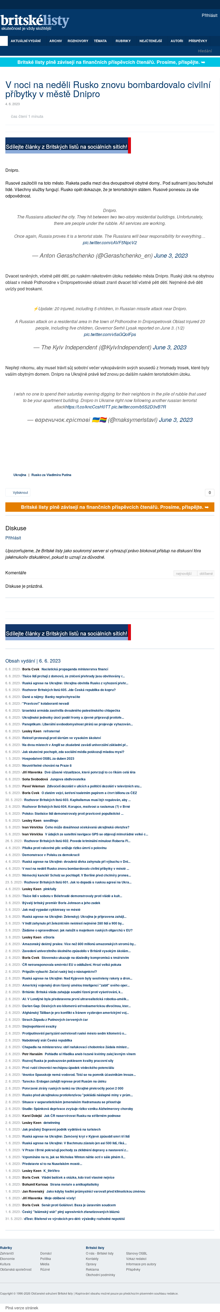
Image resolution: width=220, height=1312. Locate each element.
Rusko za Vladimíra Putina (51, 474)
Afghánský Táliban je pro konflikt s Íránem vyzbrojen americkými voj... (75, 1012)
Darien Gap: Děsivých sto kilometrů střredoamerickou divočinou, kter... (76, 1005)
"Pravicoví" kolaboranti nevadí (45, 703)
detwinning (51, 1122)
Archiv (55, 40)
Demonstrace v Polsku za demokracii (50, 854)
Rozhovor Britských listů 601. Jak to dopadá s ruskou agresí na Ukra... (77, 882)
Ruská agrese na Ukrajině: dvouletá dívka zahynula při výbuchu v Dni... (76, 861)
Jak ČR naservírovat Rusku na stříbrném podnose (82, 1115)
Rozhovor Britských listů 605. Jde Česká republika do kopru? (69, 689)
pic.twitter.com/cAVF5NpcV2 (110, 242)
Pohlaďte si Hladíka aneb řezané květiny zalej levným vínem (90, 1053)
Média (44, 1264)
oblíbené (206, 573)
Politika (45, 1258)
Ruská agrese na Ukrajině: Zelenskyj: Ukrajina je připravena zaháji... (74, 916)
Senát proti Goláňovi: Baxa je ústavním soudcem (79, 1205)
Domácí (46, 1253)
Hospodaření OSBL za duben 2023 (48, 758)
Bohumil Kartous (35, 1184)
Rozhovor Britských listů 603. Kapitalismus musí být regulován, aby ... (77, 799)
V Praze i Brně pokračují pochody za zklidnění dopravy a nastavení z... (75, 1149)
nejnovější (184, 573)
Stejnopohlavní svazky (39, 1026)
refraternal (51, 731)
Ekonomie (7, 1258)
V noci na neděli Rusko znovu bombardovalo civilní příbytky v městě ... (75, 868)
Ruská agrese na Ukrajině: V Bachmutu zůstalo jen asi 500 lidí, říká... (74, 1143)
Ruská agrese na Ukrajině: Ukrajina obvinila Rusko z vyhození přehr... (75, 683)
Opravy (91, 1264)
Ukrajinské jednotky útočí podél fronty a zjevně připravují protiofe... (73, 717)
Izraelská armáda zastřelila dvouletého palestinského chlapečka (71, 710)
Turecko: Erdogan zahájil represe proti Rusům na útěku (64, 1081)
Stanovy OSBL (136, 1253)
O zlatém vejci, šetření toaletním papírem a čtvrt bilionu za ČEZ (89, 792)
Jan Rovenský (33, 1191)
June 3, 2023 (171, 255)
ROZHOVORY (78, 40)
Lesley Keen (31, 731)
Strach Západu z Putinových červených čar (55, 1019)
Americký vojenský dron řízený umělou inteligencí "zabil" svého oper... (76, 985)
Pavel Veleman (33, 786)
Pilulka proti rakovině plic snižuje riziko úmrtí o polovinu (64, 847)
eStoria (48, 937)
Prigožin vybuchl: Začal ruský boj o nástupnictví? (59, 971)
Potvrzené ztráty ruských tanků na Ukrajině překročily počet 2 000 (72, 1088)
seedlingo (50, 820)
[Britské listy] (68, 146)
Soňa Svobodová (35, 779)
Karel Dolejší (32, 1115)
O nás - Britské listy (99, 1253)
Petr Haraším (32, 1053)
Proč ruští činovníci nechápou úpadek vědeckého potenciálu (68, 1067)
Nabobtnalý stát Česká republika (47, 1040)
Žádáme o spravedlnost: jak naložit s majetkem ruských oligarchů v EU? (77, 930)
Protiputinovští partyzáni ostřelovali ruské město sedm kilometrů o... (74, 1033)
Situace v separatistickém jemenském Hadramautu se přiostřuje (71, 1101)
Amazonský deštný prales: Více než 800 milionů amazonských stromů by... (79, 943)
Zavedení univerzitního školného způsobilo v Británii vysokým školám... (76, 950)
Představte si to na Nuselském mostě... (52, 1163)
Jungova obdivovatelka (68, 779)
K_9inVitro (51, 1170)
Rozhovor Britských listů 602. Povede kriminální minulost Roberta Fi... (77, 840)
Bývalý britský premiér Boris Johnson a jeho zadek (61, 902)
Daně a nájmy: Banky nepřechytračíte (51, 696)
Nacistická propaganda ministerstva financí (75, 669)
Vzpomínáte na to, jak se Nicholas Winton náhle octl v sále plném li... (73, 1156)
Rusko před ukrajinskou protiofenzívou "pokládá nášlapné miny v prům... (77, 1094)
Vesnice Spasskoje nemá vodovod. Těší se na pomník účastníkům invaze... (79, 1074)
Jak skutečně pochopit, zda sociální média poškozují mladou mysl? (73, 751)
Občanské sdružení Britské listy (52, 1293)
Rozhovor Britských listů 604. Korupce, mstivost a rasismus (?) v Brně (76, 806)
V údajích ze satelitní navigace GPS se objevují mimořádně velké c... (96, 834)
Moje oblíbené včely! (60, 1198)
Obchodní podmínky (100, 1274)
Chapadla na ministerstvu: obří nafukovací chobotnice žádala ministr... (75, 1046)
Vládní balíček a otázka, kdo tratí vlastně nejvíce (78, 1177)
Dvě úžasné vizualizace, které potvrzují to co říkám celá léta (90, 772)
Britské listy (37, 22)
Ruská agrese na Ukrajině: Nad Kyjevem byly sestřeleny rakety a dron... (77, 978)
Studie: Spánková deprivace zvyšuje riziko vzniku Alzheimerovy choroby (77, 1108)
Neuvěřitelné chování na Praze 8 (47, 765)
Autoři (177, 40)
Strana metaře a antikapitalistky (74, 1184)
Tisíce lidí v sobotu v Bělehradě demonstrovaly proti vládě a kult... (72, 895)
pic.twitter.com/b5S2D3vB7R (139, 407)
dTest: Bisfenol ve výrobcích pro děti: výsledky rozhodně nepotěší (74, 1218)
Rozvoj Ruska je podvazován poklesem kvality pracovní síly (67, 1060)
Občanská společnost (15, 1269)
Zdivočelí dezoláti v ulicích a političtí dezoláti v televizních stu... (94, 786)
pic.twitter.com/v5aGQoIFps (110, 334)
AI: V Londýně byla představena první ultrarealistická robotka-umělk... (75, 998)
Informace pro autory (141, 1264)
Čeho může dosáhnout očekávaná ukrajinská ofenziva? (87, 827)
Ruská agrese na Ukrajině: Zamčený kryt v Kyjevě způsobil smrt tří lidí (76, 1136)
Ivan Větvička (32, 827)
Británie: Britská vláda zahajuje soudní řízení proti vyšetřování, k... (72, 991)
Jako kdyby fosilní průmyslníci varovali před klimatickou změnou (95, 1191)
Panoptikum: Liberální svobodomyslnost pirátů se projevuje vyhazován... (77, 724)
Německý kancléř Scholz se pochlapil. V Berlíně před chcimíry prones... (76, 875)
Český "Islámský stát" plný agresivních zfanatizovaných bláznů (70, 1211)
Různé (45, 1269)
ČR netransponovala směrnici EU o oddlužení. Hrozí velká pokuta (71, 964)
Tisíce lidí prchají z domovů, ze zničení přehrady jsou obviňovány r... (73, 676)
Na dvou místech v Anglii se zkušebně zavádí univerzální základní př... (75, 744)
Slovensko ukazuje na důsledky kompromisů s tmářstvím (85, 957)
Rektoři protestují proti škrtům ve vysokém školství (61, 737)
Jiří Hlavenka (32, 772)
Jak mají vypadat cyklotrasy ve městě (51, 909)
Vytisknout (20, 492)
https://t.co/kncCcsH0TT (88, 407)
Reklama (92, 1269)
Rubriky (123, 40)
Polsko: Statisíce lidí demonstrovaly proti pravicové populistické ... (72, 813)
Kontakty (92, 1258)
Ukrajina (19, 474)
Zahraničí (7, 1253)
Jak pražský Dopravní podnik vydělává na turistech (61, 1129)
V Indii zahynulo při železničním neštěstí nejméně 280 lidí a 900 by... (73, 923)
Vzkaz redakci (136, 1258)
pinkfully (49, 888)
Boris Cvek (30, 669)
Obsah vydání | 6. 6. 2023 (33, 660)
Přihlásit (209, 15)
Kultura (5, 1264)
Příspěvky (198, 40)
